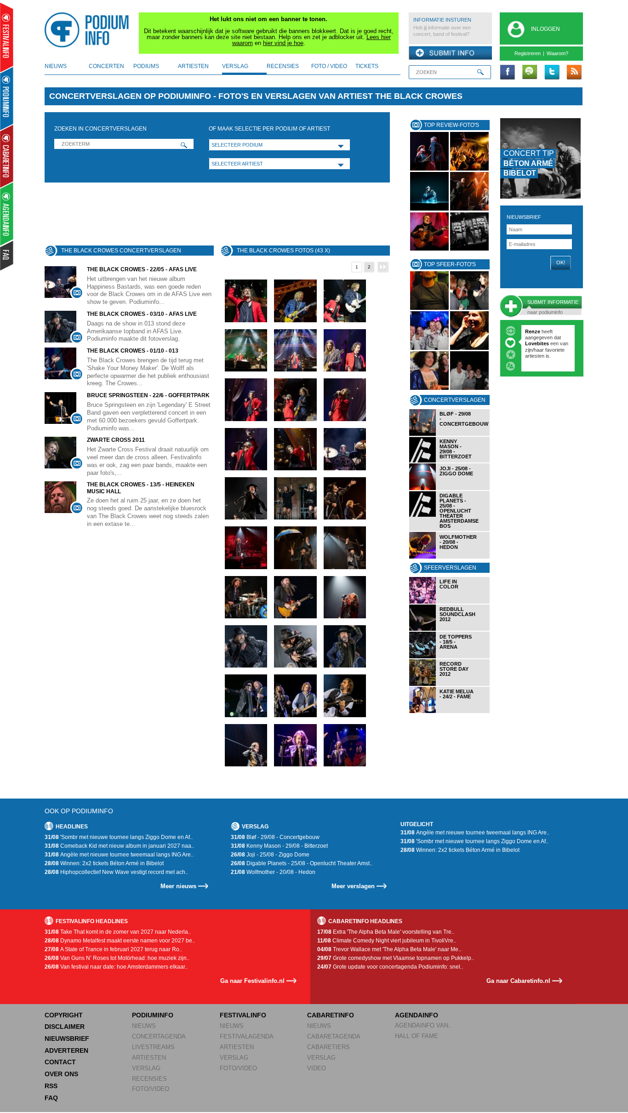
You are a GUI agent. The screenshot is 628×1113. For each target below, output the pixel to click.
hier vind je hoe (283, 43)
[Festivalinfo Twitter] (551, 72)
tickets (366, 66)
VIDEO (316, 1068)
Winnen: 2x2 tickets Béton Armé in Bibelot (104, 863)
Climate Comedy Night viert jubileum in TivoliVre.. (386, 940)
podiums (146, 66)
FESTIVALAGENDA (247, 1036)
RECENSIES (149, 1078)
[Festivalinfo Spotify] (529, 72)
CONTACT (60, 1062)
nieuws (56, 66)
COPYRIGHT (64, 1015)
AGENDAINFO (416, 1015)
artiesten (193, 66)
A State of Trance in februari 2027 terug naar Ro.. (113, 949)
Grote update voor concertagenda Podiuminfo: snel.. (390, 967)
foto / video (329, 66)
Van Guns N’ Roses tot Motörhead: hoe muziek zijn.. (117, 958)
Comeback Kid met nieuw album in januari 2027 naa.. (119, 846)
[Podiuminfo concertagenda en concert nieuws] (7, 98)
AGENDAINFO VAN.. (423, 1025)
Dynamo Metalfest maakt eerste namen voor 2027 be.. (120, 940)
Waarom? (557, 53)
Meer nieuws (178, 886)
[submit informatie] (450, 53)
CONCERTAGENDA (159, 1036)
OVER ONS (61, 1074)
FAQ (51, 1098)
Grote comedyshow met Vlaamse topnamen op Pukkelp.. (395, 958)
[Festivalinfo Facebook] (507, 72)
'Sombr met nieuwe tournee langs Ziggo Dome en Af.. (119, 837)
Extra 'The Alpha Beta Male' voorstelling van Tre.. (385, 932)
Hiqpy (533, 343)
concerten (106, 66)
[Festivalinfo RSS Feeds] (574, 72)
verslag (235, 66)
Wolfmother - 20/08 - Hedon (273, 872)
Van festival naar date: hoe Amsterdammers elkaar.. (116, 967)
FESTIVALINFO (243, 1015)
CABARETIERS (328, 1047)
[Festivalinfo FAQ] (7, 255)
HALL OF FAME (416, 1036)
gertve (532, 331)
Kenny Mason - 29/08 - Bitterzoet (279, 846)
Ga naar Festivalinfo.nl (252, 980)
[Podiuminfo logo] (89, 29)
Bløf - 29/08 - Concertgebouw (275, 837)
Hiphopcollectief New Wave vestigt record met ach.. (116, 872)
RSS (51, 1086)
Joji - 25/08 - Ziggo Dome (270, 854)
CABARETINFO (330, 1015)
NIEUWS (144, 1025)
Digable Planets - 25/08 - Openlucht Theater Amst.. (301, 863)
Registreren (527, 53)
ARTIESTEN (149, 1057)
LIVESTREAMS (153, 1047)
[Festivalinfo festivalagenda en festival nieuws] (6, 37)
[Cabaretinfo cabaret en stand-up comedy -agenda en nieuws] (6, 156)
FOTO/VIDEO (150, 1088)
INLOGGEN (545, 29)
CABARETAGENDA (333, 1036)
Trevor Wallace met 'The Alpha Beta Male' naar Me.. (389, 949)
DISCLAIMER (65, 1026)
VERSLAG (146, 1068)
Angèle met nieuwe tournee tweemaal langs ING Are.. (119, 854)
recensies (283, 66)
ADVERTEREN (66, 1050)
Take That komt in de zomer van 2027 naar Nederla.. (118, 932)
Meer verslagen (353, 886)
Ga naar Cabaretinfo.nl (518, 980)
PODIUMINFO (152, 1015)
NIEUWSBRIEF (524, 217)
